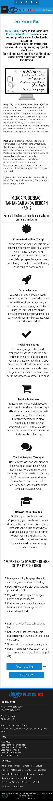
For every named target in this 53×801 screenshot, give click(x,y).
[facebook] (16, 2)
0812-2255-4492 (15, 707)
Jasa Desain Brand (9, 755)
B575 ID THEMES (30, 798)
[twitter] (36, 2)
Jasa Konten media (10, 750)
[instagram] (26, 2)
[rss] (21, 2)
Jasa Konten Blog (12, 31)
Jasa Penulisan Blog (26, 21)
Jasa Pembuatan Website (13, 745)
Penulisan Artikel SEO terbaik (20, 34)
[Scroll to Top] (49, 797)
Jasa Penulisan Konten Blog (14, 747)
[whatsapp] (31, 2)
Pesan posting (24, 666)
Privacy (25, 793)
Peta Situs (32, 793)
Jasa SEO (5, 742)
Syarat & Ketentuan (15, 793)
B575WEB (41, 793)
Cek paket (26, 675)
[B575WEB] (22, 9)
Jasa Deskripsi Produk (11, 752)
